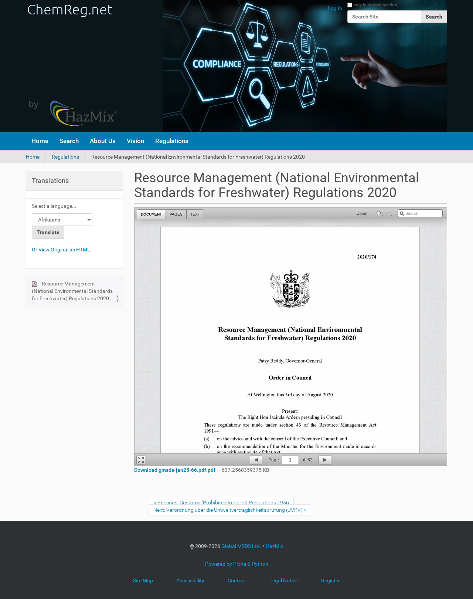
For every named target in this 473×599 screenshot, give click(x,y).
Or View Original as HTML (61, 250)
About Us (103, 141)
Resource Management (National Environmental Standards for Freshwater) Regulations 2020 (72, 291)
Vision (135, 141)
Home (39, 141)
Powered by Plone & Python (236, 564)
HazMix (274, 546)
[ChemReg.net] (72, 66)
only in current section (375, 4)
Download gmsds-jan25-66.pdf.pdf (174, 470)
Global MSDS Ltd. (241, 546)
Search (69, 141)
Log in (335, 8)
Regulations (171, 141)
